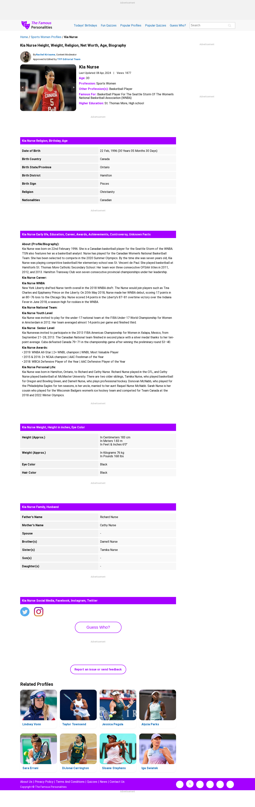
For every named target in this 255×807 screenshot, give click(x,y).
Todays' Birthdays (85, 25)
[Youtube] (230, 784)
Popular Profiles (130, 25)
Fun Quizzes (108, 25)
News (103, 781)
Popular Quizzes (155, 25)
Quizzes (92, 781)
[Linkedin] (210, 784)
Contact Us (117, 781)
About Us (26, 781)
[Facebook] (180, 784)
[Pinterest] (220, 784)
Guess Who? (178, 25)
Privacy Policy (44, 781)
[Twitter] (24, 612)
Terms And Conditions (70, 781)
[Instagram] (38, 612)
